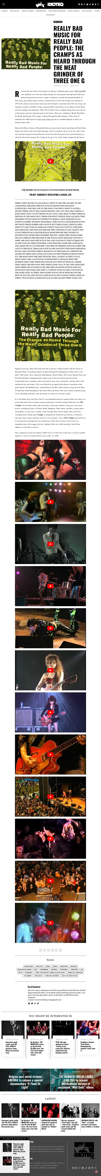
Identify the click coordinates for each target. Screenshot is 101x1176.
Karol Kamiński (34, 986)
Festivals (50, 15)
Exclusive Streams (57, 11)
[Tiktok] (90, 4)
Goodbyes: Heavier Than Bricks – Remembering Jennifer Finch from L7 (88, 1046)
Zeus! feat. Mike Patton (69, 976)
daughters (64, 966)
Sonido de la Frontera (75, 972)
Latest (4, 11)
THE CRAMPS (80, 91)
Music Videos (73, 11)
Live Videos (87, 11)
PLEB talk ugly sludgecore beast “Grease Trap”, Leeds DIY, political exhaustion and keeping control (63, 1047)
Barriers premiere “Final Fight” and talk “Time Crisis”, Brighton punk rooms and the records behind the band (70, 1125)
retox (20, 972)
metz (36, 969)
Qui (82, 969)
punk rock (74, 969)
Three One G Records (45, 119)
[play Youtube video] (50, 161)
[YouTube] (87, 4)
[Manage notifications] (96, 1171)
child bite (39, 966)
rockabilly (28, 972)
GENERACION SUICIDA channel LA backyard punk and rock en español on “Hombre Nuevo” (49, 1124)
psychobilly (64, 969)
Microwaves (44, 969)
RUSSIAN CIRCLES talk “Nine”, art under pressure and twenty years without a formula (90, 1123)
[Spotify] (93, 4)
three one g (38, 976)
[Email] (98, 4)
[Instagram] (84, 4)
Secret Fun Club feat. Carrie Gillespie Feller (50, 972)
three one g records (52, 976)
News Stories (28, 11)
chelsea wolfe (28, 966)
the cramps (28, 976)
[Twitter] (82, 4)
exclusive (74, 966)
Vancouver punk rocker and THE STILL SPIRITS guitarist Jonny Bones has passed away (19, 1149)
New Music (14, 11)
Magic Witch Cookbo (24, 969)
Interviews (41, 11)
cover (48, 966)
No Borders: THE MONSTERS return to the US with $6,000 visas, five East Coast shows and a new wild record (19, 1163)
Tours (97, 11)
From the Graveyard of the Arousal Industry (49, 189)
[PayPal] (95, 4)
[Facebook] (79, 4)
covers (55, 966)
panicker (54, 969)
